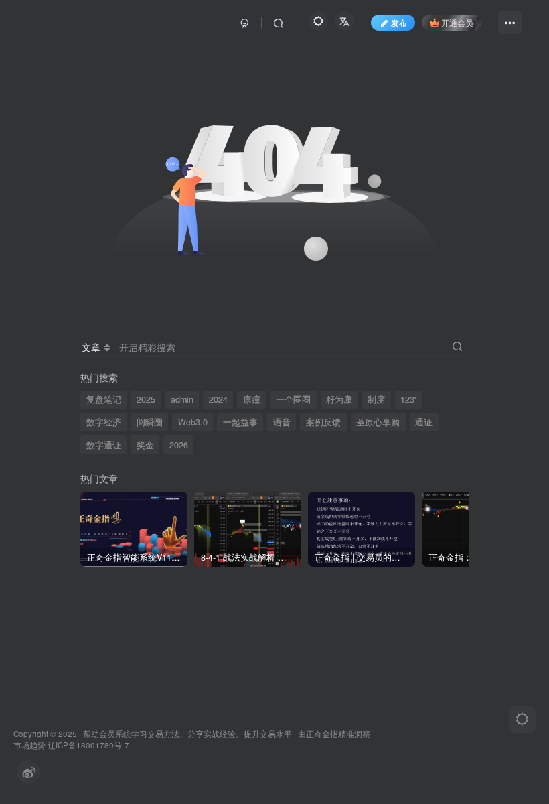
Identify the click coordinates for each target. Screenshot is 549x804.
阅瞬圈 (150, 422)
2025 (146, 399)
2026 (178, 445)
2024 (218, 399)
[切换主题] (522, 719)
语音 (282, 422)
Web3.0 (193, 422)
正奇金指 (322, 733)
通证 (424, 422)
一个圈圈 (293, 399)
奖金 (145, 445)
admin (182, 399)
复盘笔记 (103, 399)
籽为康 (339, 399)
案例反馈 (323, 422)
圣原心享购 (378, 422)
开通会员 (457, 22)
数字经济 (103, 422)
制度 (376, 399)
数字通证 (103, 445)
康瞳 (251, 399)
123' (408, 399)
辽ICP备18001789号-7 (88, 745)
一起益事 (240, 422)
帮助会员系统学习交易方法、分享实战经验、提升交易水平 (187, 733)
